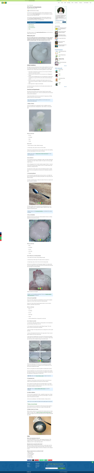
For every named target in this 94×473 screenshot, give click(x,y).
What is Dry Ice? (31, 24)
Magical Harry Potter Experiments (42, 153)
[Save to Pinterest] (0, 235)
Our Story (28, 464)
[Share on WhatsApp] (0, 238)
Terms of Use (37, 464)
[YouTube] (57, 0)
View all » (65, 65)
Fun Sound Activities (39, 211)
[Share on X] (0, 234)
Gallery (28, 465)
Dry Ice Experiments (32, 27)
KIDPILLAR (65, 471)
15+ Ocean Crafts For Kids (62, 38)
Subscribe (61, 468)
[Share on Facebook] (0, 233)
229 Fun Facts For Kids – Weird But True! (61, 42)
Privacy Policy (37, 465)
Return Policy (37, 466)
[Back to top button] (92, 462)
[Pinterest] (58, 0)
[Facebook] (59, 0)
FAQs (36, 467)
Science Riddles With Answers (40, 388)
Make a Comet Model (32, 404)
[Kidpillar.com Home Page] (4, 2)
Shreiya (32, 8)
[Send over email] (0, 237)
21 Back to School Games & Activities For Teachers (62, 32)
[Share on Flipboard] (0, 240)
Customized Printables (32, 0)
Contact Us (28, 466)
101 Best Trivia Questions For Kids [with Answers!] (62, 45)
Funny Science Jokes (40, 375)
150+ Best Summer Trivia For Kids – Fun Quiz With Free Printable (62, 28)
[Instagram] (60, 0)
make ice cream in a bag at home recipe (43, 412)
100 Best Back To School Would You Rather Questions (62, 35)
